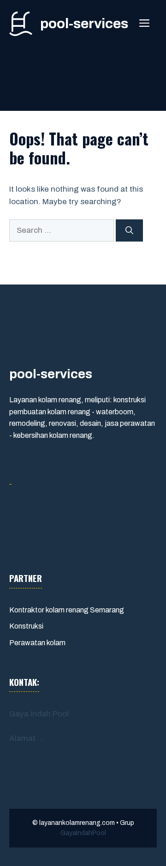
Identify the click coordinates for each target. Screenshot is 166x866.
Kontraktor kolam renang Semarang (66, 610)
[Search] (129, 230)
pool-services (84, 23)
